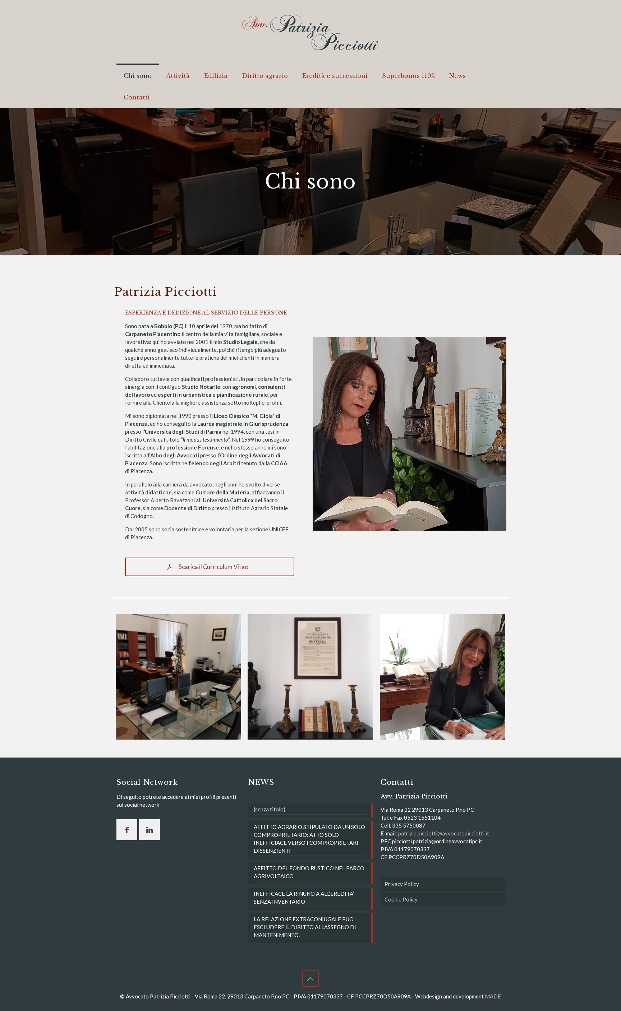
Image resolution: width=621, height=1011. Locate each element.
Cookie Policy (401, 899)
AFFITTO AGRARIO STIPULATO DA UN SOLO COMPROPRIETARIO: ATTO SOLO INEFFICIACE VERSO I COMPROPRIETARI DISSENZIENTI (309, 839)
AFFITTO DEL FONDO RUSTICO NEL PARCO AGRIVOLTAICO (309, 872)
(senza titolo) (269, 809)
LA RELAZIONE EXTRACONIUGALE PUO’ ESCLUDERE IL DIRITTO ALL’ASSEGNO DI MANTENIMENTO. (305, 927)
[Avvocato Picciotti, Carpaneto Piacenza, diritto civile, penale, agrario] (310, 32)
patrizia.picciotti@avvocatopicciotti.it (443, 833)
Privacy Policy (402, 884)
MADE (493, 996)
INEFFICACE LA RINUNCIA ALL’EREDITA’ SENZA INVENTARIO (304, 897)
